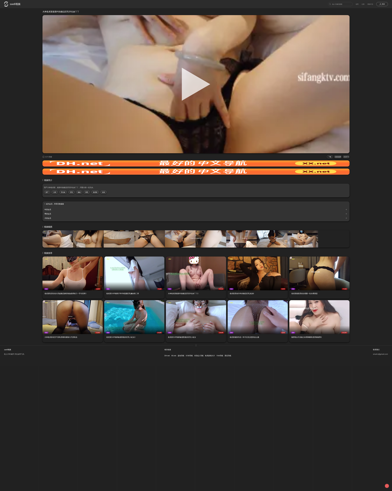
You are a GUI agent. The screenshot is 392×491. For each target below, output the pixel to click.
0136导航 (189, 356)
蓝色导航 (181, 356)
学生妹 (63, 192)
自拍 (103, 192)
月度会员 (48, 218)
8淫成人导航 (199, 356)
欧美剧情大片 (210, 356)
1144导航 (219, 356)
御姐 (79, 192)
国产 (47, 192)
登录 (383, 4)
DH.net (167, 356)
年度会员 (48, 209)
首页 (357, 4)
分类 (363, 4)
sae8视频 (15, 4)
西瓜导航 (228, 356)
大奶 (54, 192)
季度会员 (48, 214)
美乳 (86, 192)
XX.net (173, 356)
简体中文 (370, 4)
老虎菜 (95, 192)
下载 (330, 157)
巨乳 (71, 192)
